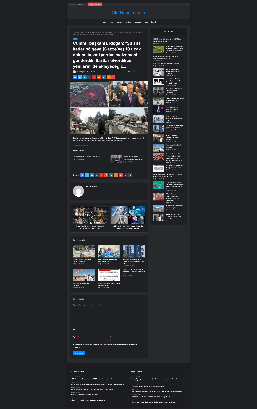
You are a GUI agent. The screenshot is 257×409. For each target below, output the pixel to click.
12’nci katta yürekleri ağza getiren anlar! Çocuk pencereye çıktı (133, 261)
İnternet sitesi (114, 337)
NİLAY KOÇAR (80, 72)
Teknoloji (137, 22)
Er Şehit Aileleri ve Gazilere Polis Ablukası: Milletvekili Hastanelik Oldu (134, 271)
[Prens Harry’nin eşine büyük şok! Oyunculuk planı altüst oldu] (158, 217)
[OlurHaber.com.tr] (128, 12)
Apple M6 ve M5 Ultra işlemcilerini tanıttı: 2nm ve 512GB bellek (174, 81)
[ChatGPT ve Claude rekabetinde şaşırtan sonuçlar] (158, 72)
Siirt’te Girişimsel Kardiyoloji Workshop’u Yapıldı (174, 118)
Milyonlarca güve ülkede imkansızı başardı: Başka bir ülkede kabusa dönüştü (175, 49)
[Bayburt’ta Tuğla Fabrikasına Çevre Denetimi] (158, 138)
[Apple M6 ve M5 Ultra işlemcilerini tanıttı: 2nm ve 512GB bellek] (158, 81)
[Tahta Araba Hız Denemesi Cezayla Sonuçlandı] (84, 251)
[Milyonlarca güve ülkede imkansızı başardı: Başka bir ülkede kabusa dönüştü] (158, 49)
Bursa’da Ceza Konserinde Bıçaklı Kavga (86, 157)
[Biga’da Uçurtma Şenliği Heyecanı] (84, 275)
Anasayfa (103, 22)
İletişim (154, 22)
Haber (112, 22)
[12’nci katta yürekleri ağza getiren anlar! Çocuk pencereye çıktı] (134, 251)
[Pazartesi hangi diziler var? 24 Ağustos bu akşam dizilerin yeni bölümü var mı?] (158, 185)
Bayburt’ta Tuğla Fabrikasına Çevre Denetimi (172, 137)
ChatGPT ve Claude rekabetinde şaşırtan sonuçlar (173, 71)
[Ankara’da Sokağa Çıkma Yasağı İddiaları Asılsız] (109, 275)
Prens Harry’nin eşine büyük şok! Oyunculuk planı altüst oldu (173, 217)
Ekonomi (120, 22)
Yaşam (146, 22)
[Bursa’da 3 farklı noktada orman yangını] (158, 208)
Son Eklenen (168, 31)
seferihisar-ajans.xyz (80, 146)
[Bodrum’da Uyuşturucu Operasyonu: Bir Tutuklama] (116, 159)
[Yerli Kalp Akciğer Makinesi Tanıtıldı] (158, 110)
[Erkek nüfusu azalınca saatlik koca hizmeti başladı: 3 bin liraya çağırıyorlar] (158, 196)
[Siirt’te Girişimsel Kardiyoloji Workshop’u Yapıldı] (109, 251)
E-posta (76, 337)
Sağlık (128, 22)
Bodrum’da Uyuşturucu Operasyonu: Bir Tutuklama (174, 91)
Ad (74, 329)
